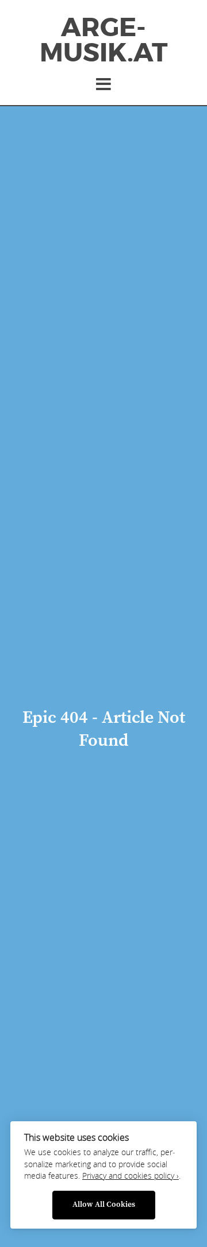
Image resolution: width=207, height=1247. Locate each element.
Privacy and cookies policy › (130, 1176)
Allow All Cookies (103, 1205)
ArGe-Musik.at (103, 40)
